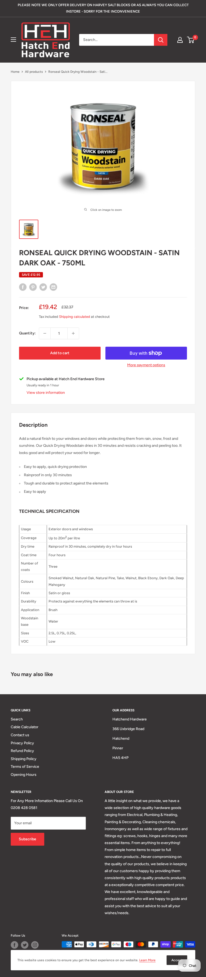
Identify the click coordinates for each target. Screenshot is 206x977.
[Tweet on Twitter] (43, 287)
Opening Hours (23, 774)
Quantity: (27, 333)
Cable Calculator (24, 727)
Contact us (20, 735)
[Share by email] (53, 287)
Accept (176, 960)
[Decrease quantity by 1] (44, 333)
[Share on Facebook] (23, 287)
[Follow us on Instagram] (35, 945)
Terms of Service (25, 766)
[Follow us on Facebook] (14, 945)
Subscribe (27, 839)
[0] (190, 40)
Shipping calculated (74, 317)
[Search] (160, 40)
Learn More (147, 960)
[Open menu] (13, 39)
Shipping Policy (23, 759)
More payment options (146, 365)
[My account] (180, 40)
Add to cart (59, 353)
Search (17, 719)
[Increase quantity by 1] (73, 333)
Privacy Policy (22, 743)
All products (34, 72)
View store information (46, 392)
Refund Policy (22, 751)
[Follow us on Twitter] (24, 945)
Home (15, 72)
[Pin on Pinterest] (33, 287)
